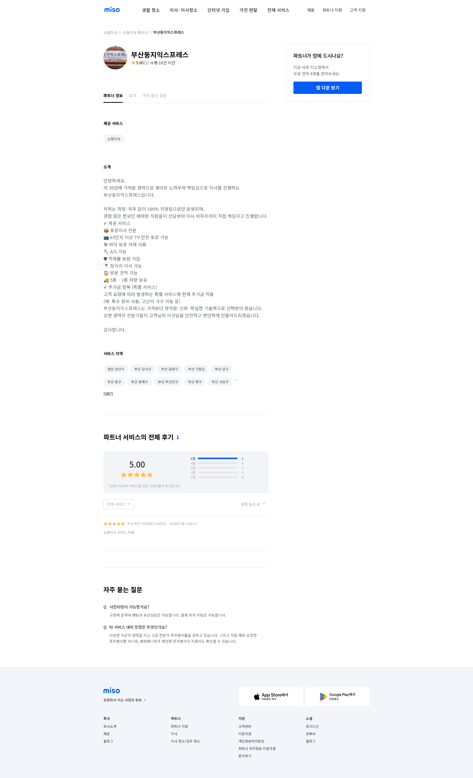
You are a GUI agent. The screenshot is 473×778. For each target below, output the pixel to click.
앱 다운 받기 (327, 87)
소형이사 (110, 32)
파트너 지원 (332, 10)
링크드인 (312, 726)
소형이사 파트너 (135, 32)
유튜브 (311, 733)
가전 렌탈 (248, 10)
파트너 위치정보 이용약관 (257, 748)
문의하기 (244, 755)
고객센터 (244, 726)
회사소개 (109, 726)
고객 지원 (358, 10)
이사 (174, 733)
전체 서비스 (278, 10)
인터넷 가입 (218, 10)
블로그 (108, 741)
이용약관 (244, 733)
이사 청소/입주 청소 (185, 741)
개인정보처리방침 (251, 741)
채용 (311, 10)
